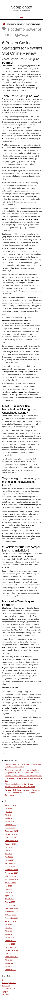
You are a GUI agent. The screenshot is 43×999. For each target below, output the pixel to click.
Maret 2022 (9, 966)
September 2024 (11, 879)
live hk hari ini (8, 988)
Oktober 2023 (10, 915)
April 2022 (9, 963)
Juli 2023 (8, 924)
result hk (6, 985)
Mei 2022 (8, 960)
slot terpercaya (9, 982)
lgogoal (5, 991)
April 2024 (9, 895)
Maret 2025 (9, 860)
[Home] (4, 24)
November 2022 (11, 950)
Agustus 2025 (10, 844)
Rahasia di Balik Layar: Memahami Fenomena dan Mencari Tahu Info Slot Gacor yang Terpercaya (22, 792)
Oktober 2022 (10, 953)
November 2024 (11, 873)
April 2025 (9, 857)
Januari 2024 (10, 905)
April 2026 (9, 818)
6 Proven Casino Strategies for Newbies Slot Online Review (22, 48)
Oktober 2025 (10, 837)
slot (3, 979)
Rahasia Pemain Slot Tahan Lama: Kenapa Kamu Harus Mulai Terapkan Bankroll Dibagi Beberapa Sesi (23, 778)
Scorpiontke (21, 7)
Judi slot (5, 994)
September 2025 (11, 841)
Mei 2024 (8, 892)
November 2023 (11, 911)
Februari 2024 (10, 902)
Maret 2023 (9, 937)
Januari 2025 (10, 866)
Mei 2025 (8, 853)
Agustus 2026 (10, 805)
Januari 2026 (10, 828)
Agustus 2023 (10, 921)
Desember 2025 (11, 831)
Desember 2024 (11, 870)
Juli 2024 (8, 886)
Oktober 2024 (10, 876)
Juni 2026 (8, 812)
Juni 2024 (8, 889)
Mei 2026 (8, 815)
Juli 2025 (8, 847)
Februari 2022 (10, 970)
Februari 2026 (10, 824)
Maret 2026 (9, 821)
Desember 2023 (11, 908)
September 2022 (11, 957)
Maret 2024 (9, 899)
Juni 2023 (8, 928)
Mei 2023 (8, 931)
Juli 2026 (8, 808)
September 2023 (11, 918)
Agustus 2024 (10, 882)
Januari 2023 (10, 944)
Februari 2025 (10, 863)
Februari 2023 (10, 941)
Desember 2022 (11, 947)
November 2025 (11, 834)
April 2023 (9, 934)
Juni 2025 (8, 850)
